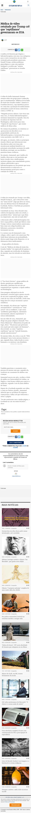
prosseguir (15, 805)
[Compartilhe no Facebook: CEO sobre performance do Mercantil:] (27, 699)
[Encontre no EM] (28, 5)
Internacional (8, 9)
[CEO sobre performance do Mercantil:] (15, 688)
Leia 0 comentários (15, 442)
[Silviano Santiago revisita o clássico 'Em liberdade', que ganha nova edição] (15, 546)
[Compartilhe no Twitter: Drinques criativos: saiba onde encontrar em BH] (28, 787)
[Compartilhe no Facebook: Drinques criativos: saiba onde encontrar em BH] (27, 787)
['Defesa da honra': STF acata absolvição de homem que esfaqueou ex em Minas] (15, 631)
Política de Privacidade (10, 801)
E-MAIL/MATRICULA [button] (16, 476)
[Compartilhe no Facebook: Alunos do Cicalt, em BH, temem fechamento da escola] (27, 671)
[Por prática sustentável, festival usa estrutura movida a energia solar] (15, 603)
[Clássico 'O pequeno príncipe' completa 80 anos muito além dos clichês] (15, 574)
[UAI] (14, 1)
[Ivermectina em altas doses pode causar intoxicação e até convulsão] (15, 517)
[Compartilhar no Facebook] (16, 50)
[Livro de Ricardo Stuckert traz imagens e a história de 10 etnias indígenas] (15, 747)
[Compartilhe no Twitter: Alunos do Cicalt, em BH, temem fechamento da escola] (28, 671)
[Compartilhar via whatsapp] (22, 50)
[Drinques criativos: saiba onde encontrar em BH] (15, 776)
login (24, 446)
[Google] (16, 473)
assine (15, 447)
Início (2, 9)
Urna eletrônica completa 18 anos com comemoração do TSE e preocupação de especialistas (14, 732)
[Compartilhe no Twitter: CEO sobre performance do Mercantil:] (28, 699)
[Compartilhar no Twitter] (19, 50)
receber (15, 431)
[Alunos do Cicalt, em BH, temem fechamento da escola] (15, 660)
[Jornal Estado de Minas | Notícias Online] (15, 6)
